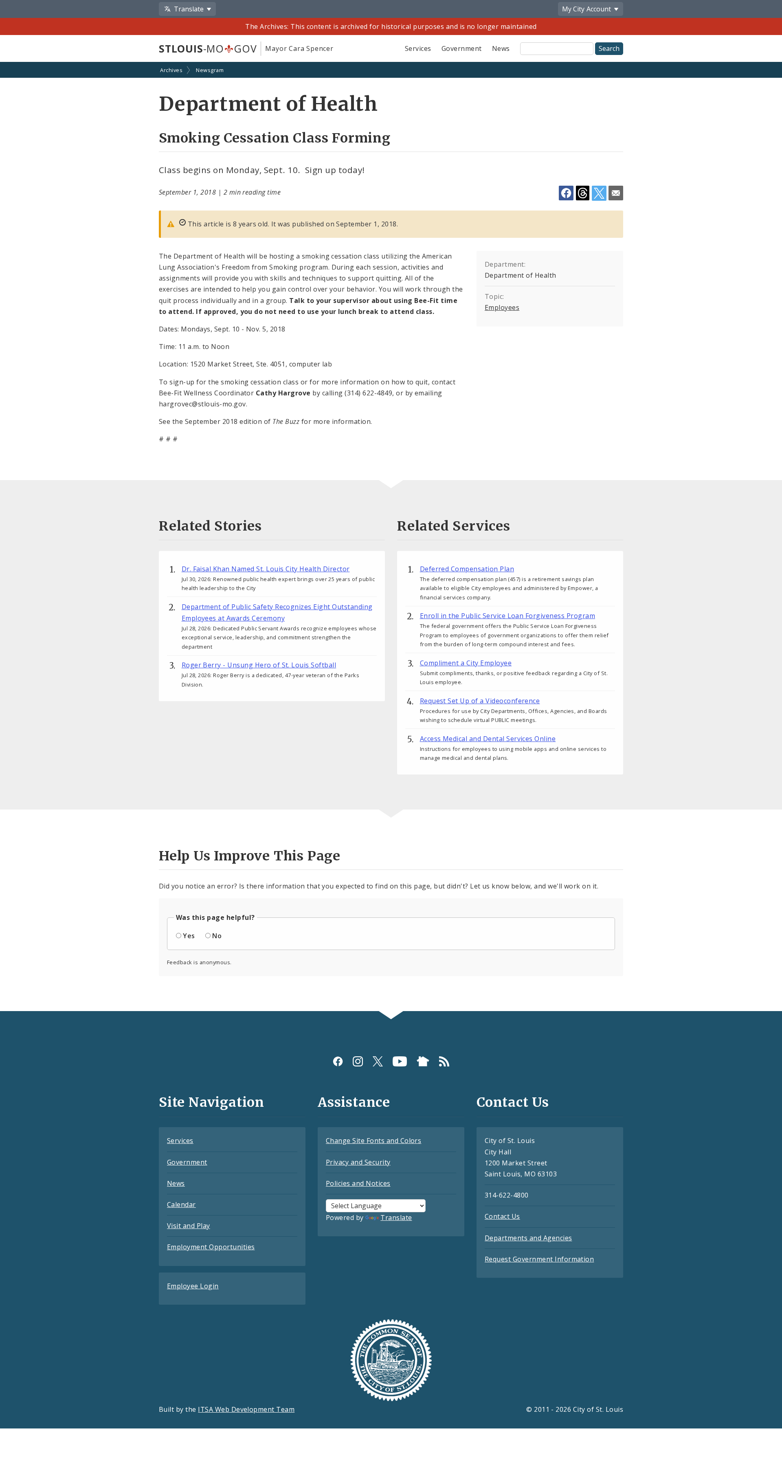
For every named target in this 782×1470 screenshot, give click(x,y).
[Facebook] (338, 1061)
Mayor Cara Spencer (299, 48)
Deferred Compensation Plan (467, 568)
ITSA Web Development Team (246, 1409)
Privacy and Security (358, 1162)
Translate (396, 1217)
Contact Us (502, 1216)
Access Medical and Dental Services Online (488, 738)
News (501, 48)
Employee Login (193, 1285)
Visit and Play (188, 1225)
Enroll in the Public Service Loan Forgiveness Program (507, 615)
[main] (391, 537)
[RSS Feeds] (444, 1061)
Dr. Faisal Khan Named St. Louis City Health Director (266, 568)
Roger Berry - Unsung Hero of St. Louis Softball (259, 664)
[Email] (615, 193)
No (217, 935)
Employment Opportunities (211, 1246)
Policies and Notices (358, 1183)
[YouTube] (400, 1061)
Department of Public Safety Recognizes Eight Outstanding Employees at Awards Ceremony (277, 612)
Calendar (181, 1204)
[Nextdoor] (423, 1061)
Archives (171, 70)
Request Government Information (539, 1259)
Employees (502, 307)
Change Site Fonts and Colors (373, 1140)
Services (418, 48)
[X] (378, 1061)
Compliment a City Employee (466, 662)
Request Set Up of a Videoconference (480, 700)
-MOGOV (208, 48)
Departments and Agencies (528, 1237)
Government (462, 48)
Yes (189, 935)
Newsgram (210, 70)
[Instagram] (358, 1061)
